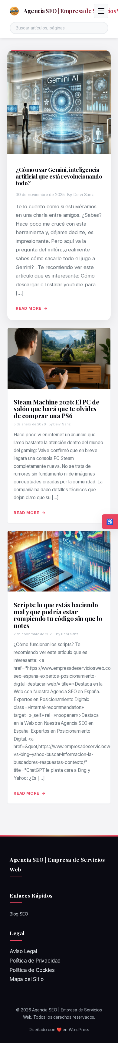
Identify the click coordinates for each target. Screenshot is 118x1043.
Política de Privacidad (35, 961)
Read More (28, 308)
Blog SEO (19, 913)
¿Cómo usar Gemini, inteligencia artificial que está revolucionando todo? (59, 176)
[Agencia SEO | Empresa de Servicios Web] (14, 10)
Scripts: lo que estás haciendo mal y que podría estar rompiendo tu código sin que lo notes (58, 614)
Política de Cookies (32, 970)
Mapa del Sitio (27, 979)
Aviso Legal (23, 951)
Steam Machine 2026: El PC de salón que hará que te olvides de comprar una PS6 (56, 408)
